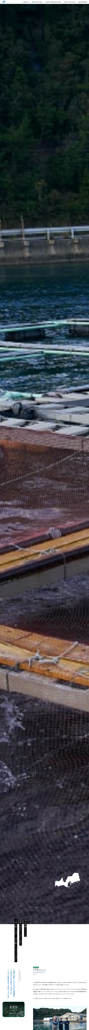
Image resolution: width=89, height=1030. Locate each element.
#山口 (35, 972)
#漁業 (41, 972)
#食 (43, 972)
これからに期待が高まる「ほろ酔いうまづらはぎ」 (8, 984)
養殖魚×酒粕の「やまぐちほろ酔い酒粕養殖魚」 (14, 984)
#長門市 (37, 972)
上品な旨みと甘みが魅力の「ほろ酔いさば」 (11, 982)
